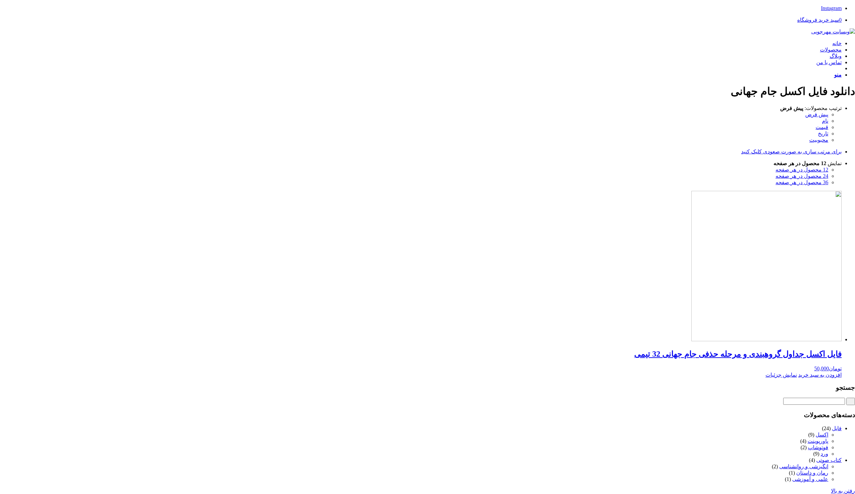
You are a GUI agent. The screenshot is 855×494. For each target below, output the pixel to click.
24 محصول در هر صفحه (802, 176)
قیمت (822, 127)
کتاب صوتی (829, 460)
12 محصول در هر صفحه (802, 169)
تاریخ (823, 133)
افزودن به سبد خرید (820, 375)
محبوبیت (818, 140)
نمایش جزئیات (781, 375)
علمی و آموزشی (810, 479)
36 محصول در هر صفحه (802, 182)
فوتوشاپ (818, 447)
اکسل (822, 435)
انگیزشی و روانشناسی (803, 466)
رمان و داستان (812, 473)
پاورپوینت (818, 441)
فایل (837, 428)
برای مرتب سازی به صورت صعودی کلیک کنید (791, 151)
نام (825, 121)
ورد (824, 454)
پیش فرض (816, 114)
